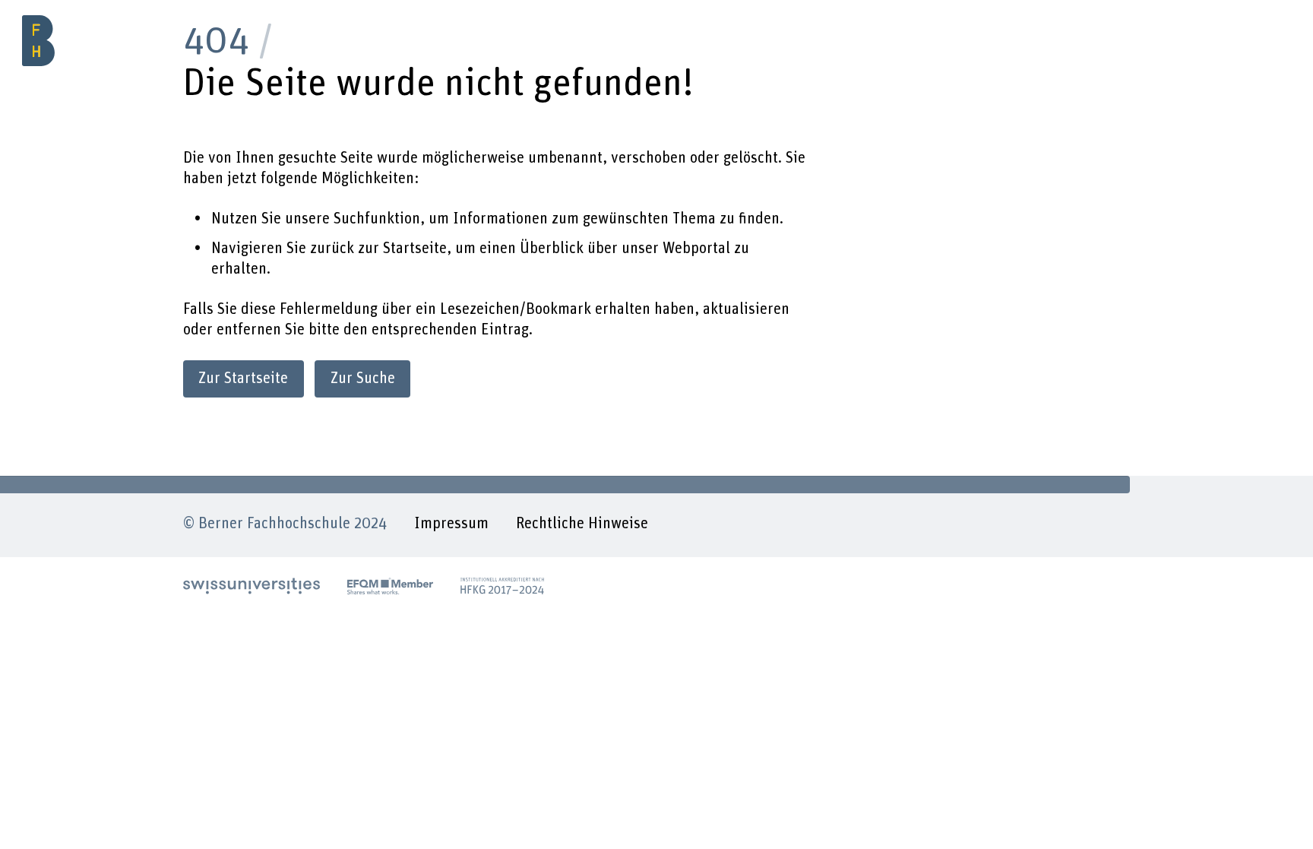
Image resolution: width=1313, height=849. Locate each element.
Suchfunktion (377, 219)
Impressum (451, 523)
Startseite (415, 248)
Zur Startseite (243, 378)
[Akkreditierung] (502, 586)
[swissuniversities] (251, 586)
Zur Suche (363, 378)
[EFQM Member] (390, 586)
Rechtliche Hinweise (582, 523)
